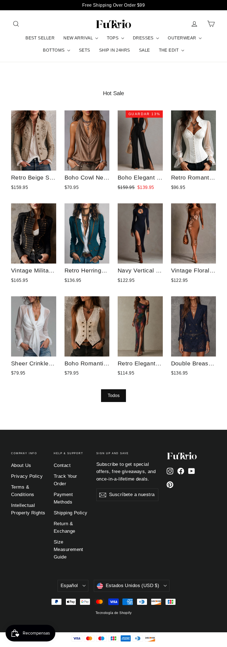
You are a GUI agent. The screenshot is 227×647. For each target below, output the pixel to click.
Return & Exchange (64, 527)
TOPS (113, 38)
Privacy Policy (27, 476)
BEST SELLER (40, 38)
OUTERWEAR (182, 38)
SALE (144, 50)
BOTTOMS (54, 50)
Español (69, 585)
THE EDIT (169, 50)
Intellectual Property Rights (28, 509)
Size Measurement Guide (68, 549)
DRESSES (144, 38)
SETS (84, 50)
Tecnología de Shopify (113, 613)
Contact (62, 465)
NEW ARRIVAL (78, 38)
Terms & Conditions (22, 490)
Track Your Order (65, 480)
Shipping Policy (70, 512)
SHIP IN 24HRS (114, 50)
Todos (114, 395)
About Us (21, 465)
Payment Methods (63, 498)
